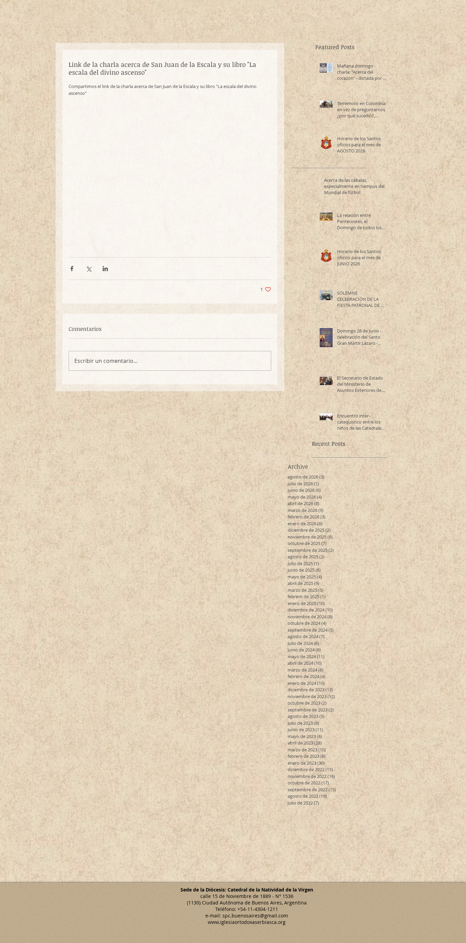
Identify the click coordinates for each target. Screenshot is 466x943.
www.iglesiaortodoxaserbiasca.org (247, 922)
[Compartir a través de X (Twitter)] (88, 268)
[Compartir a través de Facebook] (72, 268)
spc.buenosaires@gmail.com (255, 915)
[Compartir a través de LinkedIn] (105, 268)
